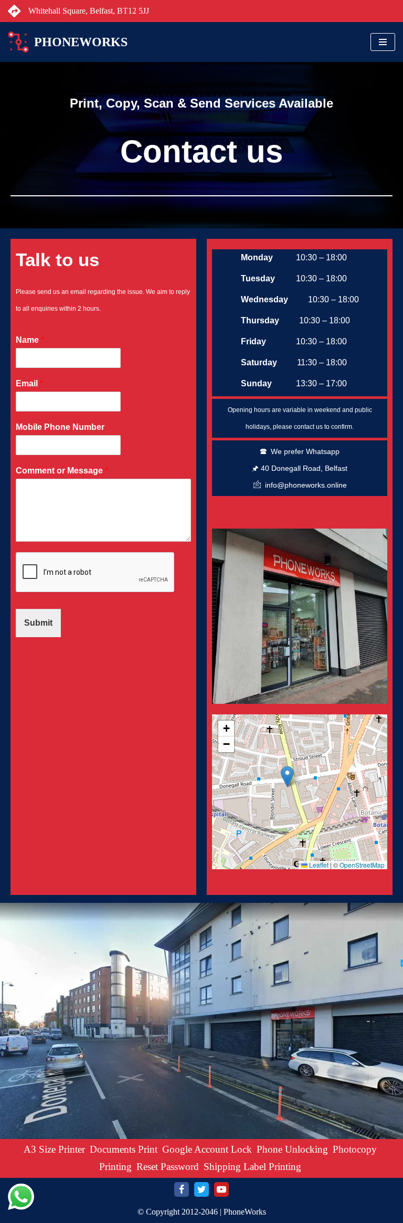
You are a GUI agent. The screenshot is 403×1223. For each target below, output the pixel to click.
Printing (115, 1166)
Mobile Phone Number (60, 427)
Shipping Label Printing (252, 1166)
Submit (38, 622)
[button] (287, 776)
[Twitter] (201, 1189)
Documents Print (123, 1149)
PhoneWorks (245, 1211)
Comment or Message (62, 470)
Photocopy (355, 1149)
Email (29, 383)
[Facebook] (181, 1189)
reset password (167, 1166)
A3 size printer (54, 1149)
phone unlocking (292, 1149)
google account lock (207, 1149)
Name (30, 339)
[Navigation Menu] (382, 42)
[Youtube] (221, 1189)
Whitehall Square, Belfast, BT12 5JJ (88, 10)
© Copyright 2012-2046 (177, 1211)
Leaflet (317, 864)
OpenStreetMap (362, 864)
